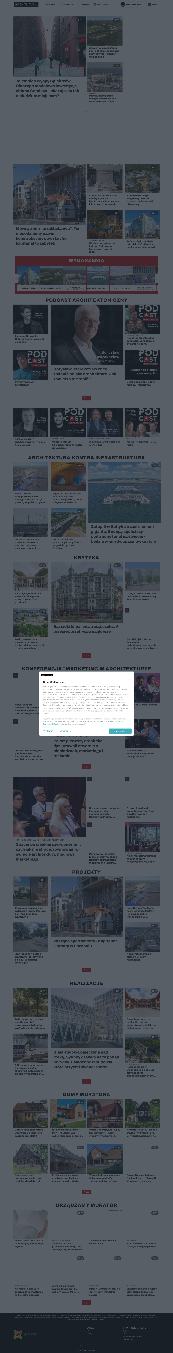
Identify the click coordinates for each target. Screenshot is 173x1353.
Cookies (57, 724)
